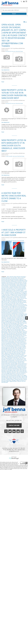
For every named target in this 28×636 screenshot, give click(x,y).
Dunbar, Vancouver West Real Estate (9, 299)
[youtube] (18, 431)
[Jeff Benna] (9, 6)
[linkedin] (14, 431)
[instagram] (22, 431)
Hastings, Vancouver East (21, 319)
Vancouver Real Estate (21, 373)
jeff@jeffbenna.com (14, 451)
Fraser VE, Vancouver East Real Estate (19, 307)
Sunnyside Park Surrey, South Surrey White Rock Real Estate (14, 365)
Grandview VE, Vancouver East (17, 312)
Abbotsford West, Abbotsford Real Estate (18, 276)
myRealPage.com (14, 458)
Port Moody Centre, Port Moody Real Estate (13, 346)
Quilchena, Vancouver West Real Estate (9, 347)
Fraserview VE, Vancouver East (8, 308)
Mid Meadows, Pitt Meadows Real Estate (14, 334)
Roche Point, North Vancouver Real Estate (15, 351)
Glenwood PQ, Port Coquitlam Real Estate (9, 310)
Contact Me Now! (14, 425)
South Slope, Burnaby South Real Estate (13, 360)
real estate (20, 347)
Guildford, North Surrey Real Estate (16, 316)
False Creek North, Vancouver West (8, 303)
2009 (8, 276)
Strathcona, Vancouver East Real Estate (9, 364)
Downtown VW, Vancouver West (13, 297)
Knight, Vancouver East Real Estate (15, 326)
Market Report (4, 331)
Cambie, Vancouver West (21, 283)
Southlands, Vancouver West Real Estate (16, 361)
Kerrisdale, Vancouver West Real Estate (9, 323)
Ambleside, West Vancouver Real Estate (9, 277)
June (14, 322)
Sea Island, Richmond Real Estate (17, 354)
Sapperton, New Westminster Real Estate (13, 353)
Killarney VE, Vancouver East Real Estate (11, 324)
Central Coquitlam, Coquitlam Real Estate (9, 286)
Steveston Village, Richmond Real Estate (19, 363)
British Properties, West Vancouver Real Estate (14, 281)
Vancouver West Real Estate (6, 374)
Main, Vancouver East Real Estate (14, 330)
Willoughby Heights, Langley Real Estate (9, 381)
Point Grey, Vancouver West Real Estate (12, 345)
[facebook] (6, 431)
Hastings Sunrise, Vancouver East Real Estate (13, 319)
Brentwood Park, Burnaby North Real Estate (10, 279)
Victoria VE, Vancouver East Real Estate (9, 375)
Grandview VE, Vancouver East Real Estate (9, 313)
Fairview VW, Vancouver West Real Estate (14, 51)
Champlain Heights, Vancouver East (8, 290)
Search (14, 13)
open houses (11, 340)
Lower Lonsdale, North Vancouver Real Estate (18, 328)
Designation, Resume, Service (7, 296)
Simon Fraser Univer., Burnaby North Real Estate (13, 357)
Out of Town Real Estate (19, 340)
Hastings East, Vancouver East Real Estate (14, 318)
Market (23, 330)
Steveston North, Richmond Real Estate (9, 362)
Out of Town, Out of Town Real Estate (13, 341)
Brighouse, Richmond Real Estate (17, 280)
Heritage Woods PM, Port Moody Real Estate (13, 321)
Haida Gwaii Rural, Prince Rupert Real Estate (13, 316)
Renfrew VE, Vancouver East (13, 349)
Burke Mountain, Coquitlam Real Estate (14, 282)
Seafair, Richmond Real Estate (7, 355)
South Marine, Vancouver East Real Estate (15, 359)
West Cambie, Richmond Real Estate (14, 376)
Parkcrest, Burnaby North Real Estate (8, 342)
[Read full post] (6, 58)
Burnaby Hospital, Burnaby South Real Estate (13, 283)
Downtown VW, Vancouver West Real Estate (15, 240)
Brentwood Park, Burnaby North (17, 278)
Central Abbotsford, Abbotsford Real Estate (17, 285)
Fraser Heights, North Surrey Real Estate (17, 306)
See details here (5, 70)
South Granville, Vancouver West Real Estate (15, 156)
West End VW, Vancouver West (15, 377)
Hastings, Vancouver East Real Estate (8, 320)
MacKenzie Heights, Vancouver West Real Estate (11, 329)
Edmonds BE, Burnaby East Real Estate (18, 300)
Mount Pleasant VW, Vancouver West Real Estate (12, 337)
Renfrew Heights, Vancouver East (7, 348)
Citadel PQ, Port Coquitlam (18, 291)
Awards (19, 277)
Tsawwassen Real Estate (22, 367)
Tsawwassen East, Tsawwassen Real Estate (9, 367)
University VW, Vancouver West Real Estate (10, 368)
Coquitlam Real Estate (5, 295)
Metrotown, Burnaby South (9, 333)
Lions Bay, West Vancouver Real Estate (12, 327)
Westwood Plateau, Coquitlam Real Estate (15, 379)
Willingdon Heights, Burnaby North (19, 380)
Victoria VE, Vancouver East (18, 374)
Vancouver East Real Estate (22, 372)
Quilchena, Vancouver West (20, 346)
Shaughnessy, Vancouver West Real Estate (15, 356)
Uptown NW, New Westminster (13, 371)
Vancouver (14, 372)
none (8, 338)
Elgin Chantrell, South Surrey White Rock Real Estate (11, 301)
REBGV (24, 347)
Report (14, 350)
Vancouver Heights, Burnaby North (9, 373)
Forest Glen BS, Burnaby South (11, 305)
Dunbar (14, 298)
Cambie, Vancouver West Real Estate (8, 284)
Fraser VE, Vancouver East (6, 307)
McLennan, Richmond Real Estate (15, 332)
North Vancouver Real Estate (10, 339)
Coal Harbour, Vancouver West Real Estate (13, 293)
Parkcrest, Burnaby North (20, 341)
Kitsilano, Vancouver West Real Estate (16, 325)
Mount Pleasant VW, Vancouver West (14, 336)
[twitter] (10, 431)
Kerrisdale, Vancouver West (20, 322)
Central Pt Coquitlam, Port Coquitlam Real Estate (16, 289)
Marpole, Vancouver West (13, 331)
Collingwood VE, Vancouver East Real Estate (18, 294)
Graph (14, 314)
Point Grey (15, 344)
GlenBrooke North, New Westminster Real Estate (16, 309)
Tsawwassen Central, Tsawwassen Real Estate (17, 366)
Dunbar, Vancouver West (22, 298)
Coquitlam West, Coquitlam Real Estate (18, 295)
